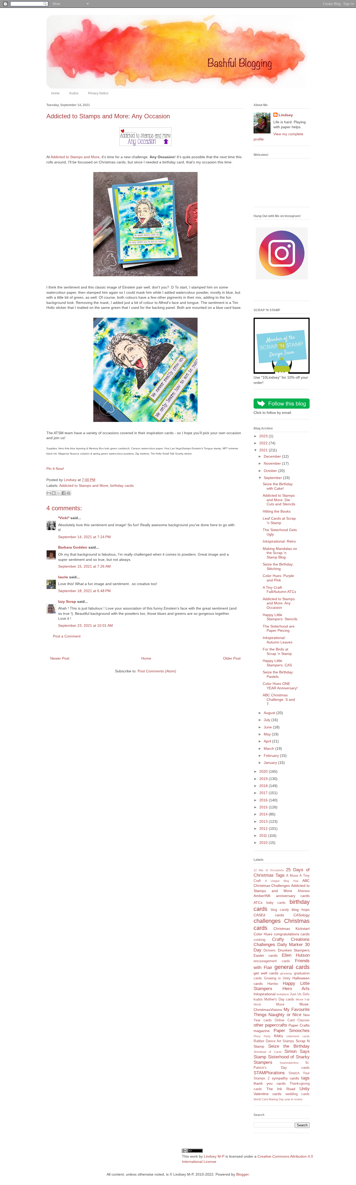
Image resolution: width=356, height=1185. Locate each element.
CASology (301, 915)
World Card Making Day (269, 1099)
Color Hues (263, 934)
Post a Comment (67, 636)
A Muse (292, 875)
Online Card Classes (292, 1020)
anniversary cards (293, 896)
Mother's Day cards (279, 999)
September (273, 478)
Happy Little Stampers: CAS (277, 663)
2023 (264, 436)
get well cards (266, 973)
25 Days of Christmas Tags (282, 872)
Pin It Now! (55, 468)
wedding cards (297, 1094)
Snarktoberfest (289, 1062)
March (269, 748)
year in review (293, 1099)
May (268, 734)
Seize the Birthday (289, 1046)
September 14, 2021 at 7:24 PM (84, 537)
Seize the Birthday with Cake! (278, 486)
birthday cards (122, 485)
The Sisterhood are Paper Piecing (278, 628)
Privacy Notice (98, 93)
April (268, 741)
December (273, 456)
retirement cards (298, 1036)
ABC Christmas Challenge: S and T (279, 699)
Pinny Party (262, 1036)
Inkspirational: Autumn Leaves (277, 640)
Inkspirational (264, 994)
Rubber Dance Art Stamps (274, 1041)
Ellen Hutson (296, 955)
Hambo (272, 984)
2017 (264, 793)
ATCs (258, 902)
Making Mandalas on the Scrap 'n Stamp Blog (280, 553)
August (270, 713)
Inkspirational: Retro (279, 541)
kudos (258, 999)
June (268, 727)
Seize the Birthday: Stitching (278, 566)
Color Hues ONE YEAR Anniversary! (280, 685)
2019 (264, 779)
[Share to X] (58, 493)
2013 (264, 821)
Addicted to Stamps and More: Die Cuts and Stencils (279, 499)
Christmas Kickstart (291, 928)
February (272, 755)
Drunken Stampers (294, 950)
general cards (292, 967)
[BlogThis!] (53, 493)
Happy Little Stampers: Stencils (280, 617)
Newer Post (59, 658)
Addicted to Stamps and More (75, 157)
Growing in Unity (277, 978)
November (273, 463)
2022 (264, 443)
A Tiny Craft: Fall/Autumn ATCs (279, 589)
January (271, 762)
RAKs (278, 1036)
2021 (264, 450)
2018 (264, 786)
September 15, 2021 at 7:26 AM (84, 566)
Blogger (242, 1174)
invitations (283, 994)
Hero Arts (296, 988)
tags (305, 1078)
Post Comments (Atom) (157, 671)
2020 (264, 771)
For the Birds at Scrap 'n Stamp (277, 651)
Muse (280, 1004)
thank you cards (270, 1083)
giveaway (286, 973)
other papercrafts (270, 1025)
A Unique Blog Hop (281, 880)
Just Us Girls (300, 994)
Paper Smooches (292, 1030)
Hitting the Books (277, 511)
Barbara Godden (72, 547)
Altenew (304, 891)
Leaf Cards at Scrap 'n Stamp (279, 520)
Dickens (269, 950)
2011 (263, 835)
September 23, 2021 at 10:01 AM (85, 625)
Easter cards (266, 955)
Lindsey (286, 115)
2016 (264, 800)
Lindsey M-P (214, 1156)
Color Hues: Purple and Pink (278, 578)
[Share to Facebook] (63, 493)
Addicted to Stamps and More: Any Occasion (279, 603)
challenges (267, 921)
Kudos (73, 93)
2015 (264, 807)
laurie (63, 577)
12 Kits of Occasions (269, 870)
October (271, 471)
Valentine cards (267, 1094)
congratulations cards (292, 934)
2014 (264, 814)
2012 (264, 828)
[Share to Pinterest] (68, 493)
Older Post (232, 658)
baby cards (276, 903)
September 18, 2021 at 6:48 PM (84, 591)
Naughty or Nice (284, 1014)
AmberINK (262, 896)
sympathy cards (285, 1078)
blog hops (301, 909)
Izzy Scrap (67, 601)
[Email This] (48, 493)
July (267, 720)
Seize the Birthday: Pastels (278, 674)
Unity (304, 1088)
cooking (259, 940)
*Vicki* (63, 518)
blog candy (280, 910)
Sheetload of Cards (268, 1051)
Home (55, 93)
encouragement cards (272, 961)
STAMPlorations (269, 1072)
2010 (264, 842)
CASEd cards (269, 915)
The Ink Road (280, 1089)
